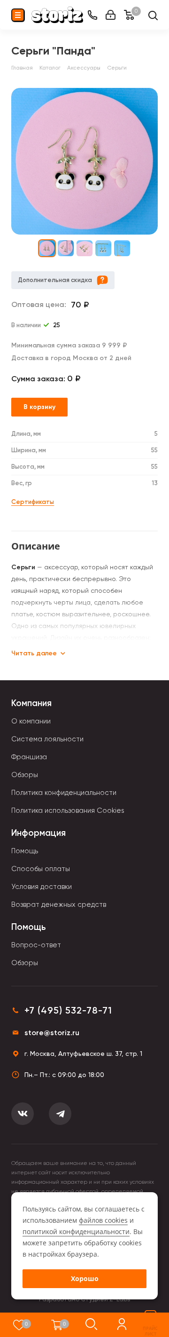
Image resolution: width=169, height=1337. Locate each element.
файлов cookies (103, 1220)
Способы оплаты (40, 869)
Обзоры (24, 775)
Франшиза (29, 757)
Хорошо (85, 1278)
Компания (31, 703)
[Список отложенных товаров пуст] (19, 1325)
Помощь (24, 851)
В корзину (39, 407)
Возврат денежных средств (58, 904)
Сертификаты (32, 501)
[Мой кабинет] (110, 15)
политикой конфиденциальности (76, 1231)
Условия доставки (41, 886)
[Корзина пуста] (57, 1325)
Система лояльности (47, 739)
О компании (31, 721)
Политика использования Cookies (67, 810)
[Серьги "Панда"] (84, 161)
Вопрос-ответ (36, 945)
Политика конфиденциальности (63, 792)
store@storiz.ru (51, 1032)
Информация (38, 832)
